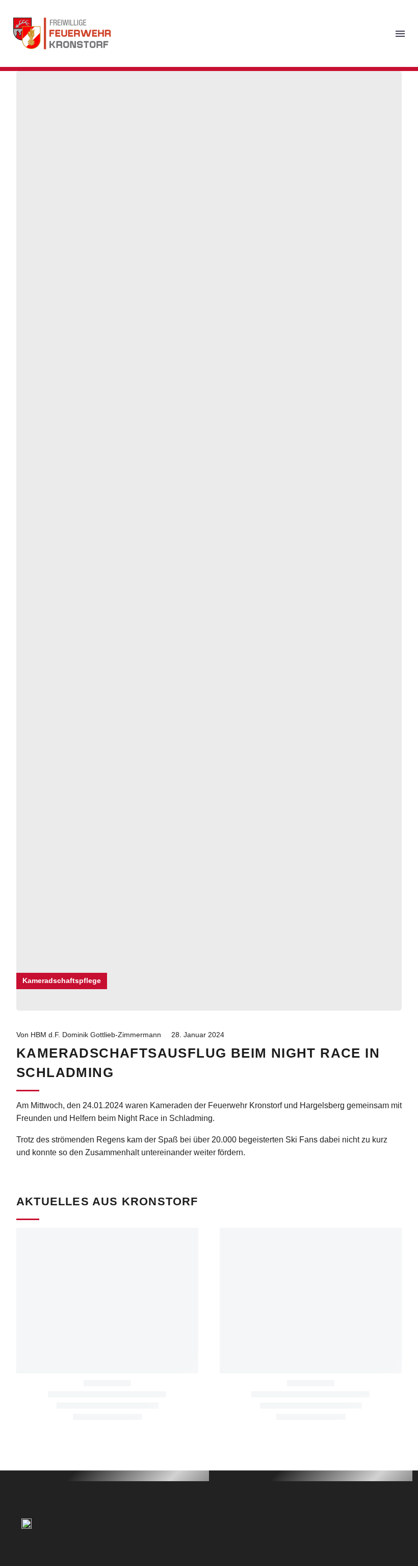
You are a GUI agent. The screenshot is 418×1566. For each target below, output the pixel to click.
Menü (400, 33)
